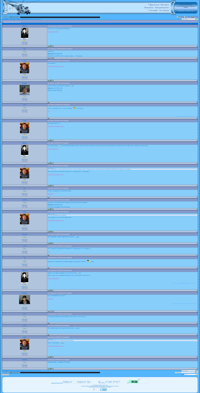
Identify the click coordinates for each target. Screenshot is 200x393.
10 (70, 199)
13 (73, 246)
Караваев (24, 83)
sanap (24, 60)
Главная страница (181, 10)
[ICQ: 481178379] (51, 80)
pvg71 (24, 325)
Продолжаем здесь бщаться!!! (34, 370)
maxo (24, 314)
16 (73, 293)
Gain (25, 48)
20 (70, 359)
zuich (24, 104)
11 (69, 211)
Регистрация (188, 10)
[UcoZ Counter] (96, 390)
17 (73, 314)
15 (73, 270)
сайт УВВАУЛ (103, 387)
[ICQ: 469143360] (51, 209)
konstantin (24, 199)
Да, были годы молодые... (15, 370)
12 (70, 234)
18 (70, 325)
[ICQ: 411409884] (51, 46)
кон (25, 188)
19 (70, 337)
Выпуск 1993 (24, 370)
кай (24, 257)
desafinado (24, 293)
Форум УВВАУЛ (5, 370)
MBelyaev (24, 26)
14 (73, 257)
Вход (192, 10)
